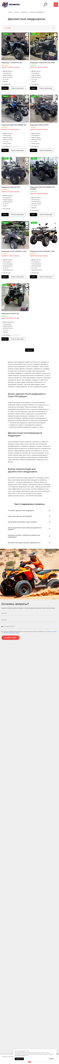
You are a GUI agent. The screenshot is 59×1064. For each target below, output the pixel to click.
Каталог (16, 12)
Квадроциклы (24, 12)
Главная (10, 12)
